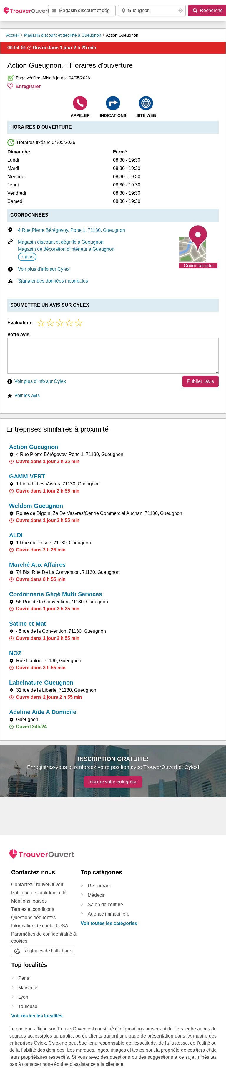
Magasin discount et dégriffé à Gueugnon (62, 35)
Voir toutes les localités (37, 1015)
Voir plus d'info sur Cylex (43, 269)
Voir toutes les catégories (109, 923)
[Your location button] (180, 10)
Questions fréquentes (33, 917)
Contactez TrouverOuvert (37, 884)
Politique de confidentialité (39, 892)
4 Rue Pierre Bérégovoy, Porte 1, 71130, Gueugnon (71, 230)
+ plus (27, 256)
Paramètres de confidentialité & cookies (44, 937)
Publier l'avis (200, 381)
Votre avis (18, 334)
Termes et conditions (32, 909)
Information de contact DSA (39, 925)
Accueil (12, 35)
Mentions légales (29, 900)
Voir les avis (27, 395)
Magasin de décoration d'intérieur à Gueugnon (66, 249)
